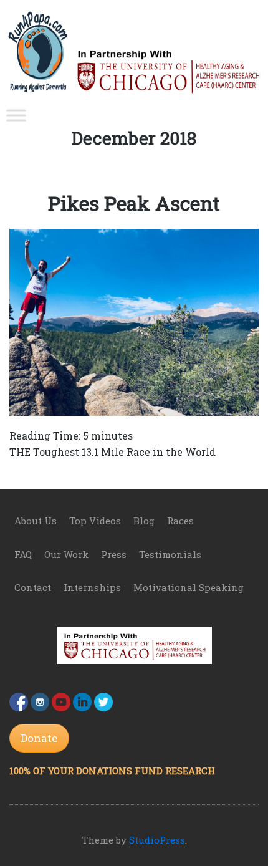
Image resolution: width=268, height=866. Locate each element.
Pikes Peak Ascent (134, 203)
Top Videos (95, 520)
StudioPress (157, 840)
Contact (32, 587)
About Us (35, 520)
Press (114, 554)
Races (180, 520)
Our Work (66, 554)
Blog (144, 520)
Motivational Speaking (188, 587)
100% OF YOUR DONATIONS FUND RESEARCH (112, 770)
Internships (92, 587)
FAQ (23, 554)
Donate (39, 738)
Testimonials (170, 554)
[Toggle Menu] (16, 116)
